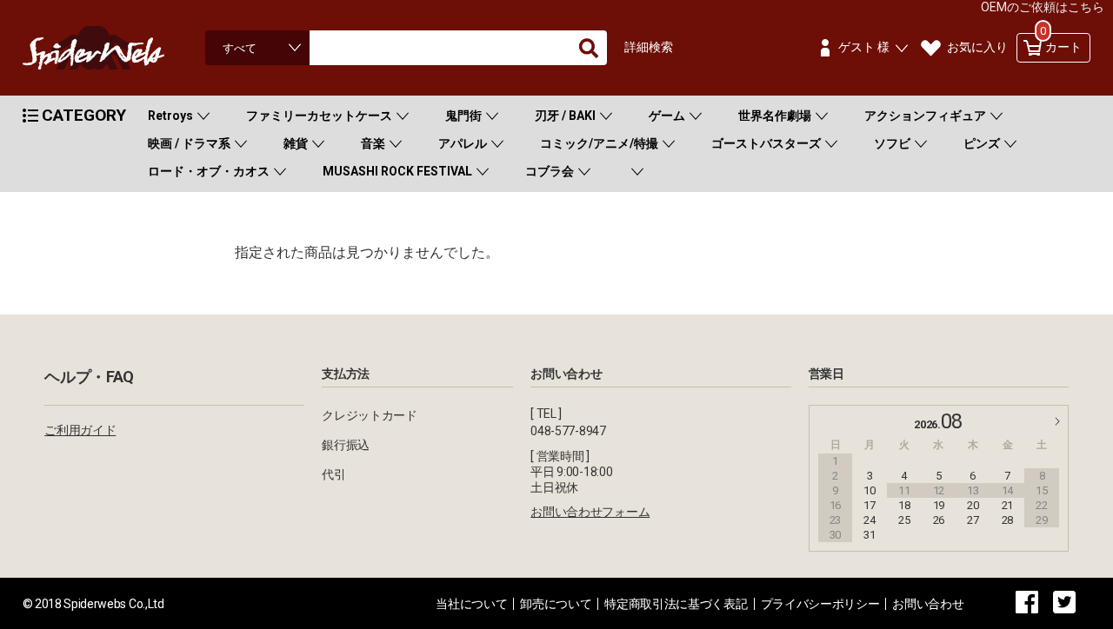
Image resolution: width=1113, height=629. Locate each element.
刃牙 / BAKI (565, 115)
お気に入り (977, 47)
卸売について (555, 604)
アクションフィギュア (925, 115)
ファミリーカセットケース (319, 115)
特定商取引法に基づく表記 (675, 604)
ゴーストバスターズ (766, 143)
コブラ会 (549, 171)
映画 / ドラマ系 (189, 143)
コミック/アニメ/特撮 (599, 143)
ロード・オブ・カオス (209, 171)
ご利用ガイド (80, 430)
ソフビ (892, 143)
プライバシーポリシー (820, 604)
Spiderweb (110, 48)
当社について (471, 604)
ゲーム (667, 115)
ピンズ (981, 143)
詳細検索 (648, 47)
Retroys (170, 115)
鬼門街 (463, 115)
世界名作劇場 (774, 115)
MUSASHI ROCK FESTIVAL (397, 171)
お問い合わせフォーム (590, 512)
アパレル (462, 143)
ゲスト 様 (864, 47)
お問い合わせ (927, 604)
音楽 (373, 143)
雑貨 (295, 143)
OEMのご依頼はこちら (1042, 7)
